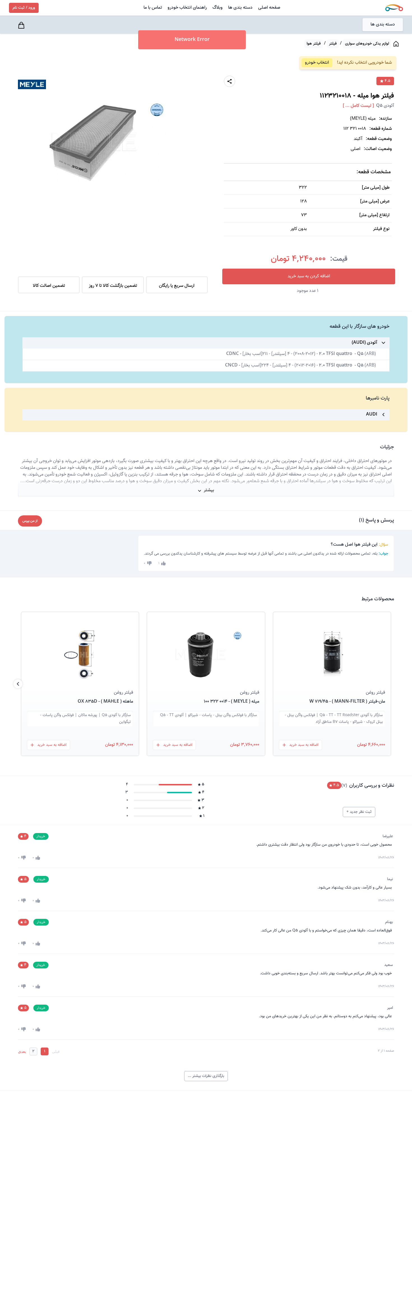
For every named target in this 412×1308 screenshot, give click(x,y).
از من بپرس (30, 520)
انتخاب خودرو (317, 62)
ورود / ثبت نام (24, 8)
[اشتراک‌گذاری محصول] (229, 81)
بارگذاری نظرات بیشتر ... (206, 1076)
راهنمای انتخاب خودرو (187, 7)
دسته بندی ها (240, 7)
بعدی (22, 1051)
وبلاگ (217, 7)
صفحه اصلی (269, 7)
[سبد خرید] (22, 25)
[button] (332, 648)
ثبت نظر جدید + (359, 812)
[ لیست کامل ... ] (358, 106)
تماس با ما (152, 7)
